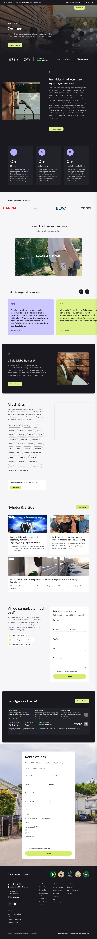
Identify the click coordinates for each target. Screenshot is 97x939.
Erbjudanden (57, 903)
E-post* (56, 648)
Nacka (11, 444)
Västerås (21, 461)
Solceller (56, 893)
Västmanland (23, 466)
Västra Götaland (14, 426)
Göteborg (27, 426)
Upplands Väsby (14, 452)
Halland (26, 452)
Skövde (40, 435)
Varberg (11, 457)
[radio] (48, 830)
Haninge (20, 444)
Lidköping (21, 435)
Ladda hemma (58, 887)
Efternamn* (74, 630)
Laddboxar (42, 884)
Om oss (9, 915)
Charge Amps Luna (43, 894)
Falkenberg (22, 457)
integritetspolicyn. (44, 848)
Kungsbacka (37, 452)
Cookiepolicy (74, 933)
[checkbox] (48, 831)
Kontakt (10, 923)
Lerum (11, 435)
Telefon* (56, 639)
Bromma (27, 448)
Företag (55, 896)
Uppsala (11, 466)
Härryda (29, 430)
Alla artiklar (82, 507)
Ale (36, 426)
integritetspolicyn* (71, 671)
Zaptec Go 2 (43, 890)
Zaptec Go (42, 887)
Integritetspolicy (84, 933)
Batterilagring (57, 890)
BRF (54, 900)
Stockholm (24, 439)
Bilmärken (17, 914)
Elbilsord (17, 919)
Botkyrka (30, 444)
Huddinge (35, 439)
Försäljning (8, 2)
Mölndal (31, 435)
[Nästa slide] (87, 291)
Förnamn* (56, 630)
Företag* (56, 620)
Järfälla (40, 444)
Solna (18, 448)
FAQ (16, 923)
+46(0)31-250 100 (16, 884)
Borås (21, 430)
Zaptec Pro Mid (44, 899)
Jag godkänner (66, 671)
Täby (10, 448)
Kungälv (39, 430)
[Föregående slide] (81, 291)
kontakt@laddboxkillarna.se (32, 2)
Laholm (11, 461)
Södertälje (38, 448)
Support (18, 2)
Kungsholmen (24, 470)
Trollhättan (12, 439)
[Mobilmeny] (91, 7)
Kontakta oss (79, 8)
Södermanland (36, 466)
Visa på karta (14, 897)
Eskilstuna (12, 470)
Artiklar (10, 919)
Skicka (69, 676)
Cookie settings (63, 933)
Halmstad (33, 457)
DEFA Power (43, 902)
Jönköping (32, 461)
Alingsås (11, 430)
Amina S (42, 905)
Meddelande (57, 658)
